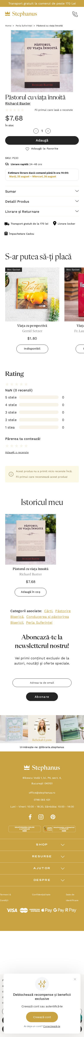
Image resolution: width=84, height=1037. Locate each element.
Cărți (48, 611)
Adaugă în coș (30, 591)
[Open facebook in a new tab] (29, 816)
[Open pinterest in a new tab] (53, 816)
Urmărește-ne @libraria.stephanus (42, 747)
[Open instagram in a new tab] (41, 816)
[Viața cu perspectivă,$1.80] (32, 294)
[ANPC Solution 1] (25, 828)
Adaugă (42, 140)
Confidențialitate (41, 894)
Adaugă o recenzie (17, 452)
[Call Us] (75, 14)
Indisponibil (32, 348)
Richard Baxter (18, 103)
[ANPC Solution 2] (59, 828)
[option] (31, 557)
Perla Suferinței (39, 622)
